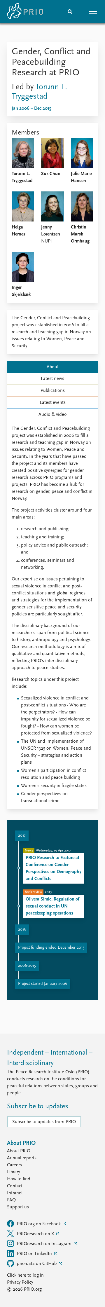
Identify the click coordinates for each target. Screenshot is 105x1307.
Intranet (15, 1193)
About (53, 367)
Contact (14, 1186)
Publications (53, 390)
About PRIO (18, 1151)
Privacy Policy (20, 1282)
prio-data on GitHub (37, 1263)
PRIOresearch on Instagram (45, 1244)
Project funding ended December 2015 (51, 947)
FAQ (11, 1200)
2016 (22, 929)
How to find (18, 1179)
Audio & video (52, 414)
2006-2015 (27, 966)
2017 (22, 835)
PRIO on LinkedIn (35, 1254)
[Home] (25, 12)
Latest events (53, 402)
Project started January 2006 (42, 984)
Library (13, 1172)
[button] (93, 11)
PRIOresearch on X (36, 1234)
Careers (14, 1165)
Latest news (52, 378)
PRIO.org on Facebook (39, 1224)
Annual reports (21, 1158)
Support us (18, 1207)
